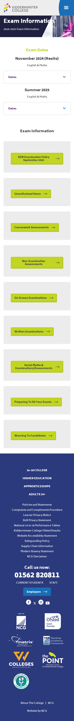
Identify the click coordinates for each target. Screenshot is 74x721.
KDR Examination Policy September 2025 (33, 158)
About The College (32, 702)
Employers (34, 591)
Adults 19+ (37, 494)
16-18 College (37, 470)
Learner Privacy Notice (37, 515)
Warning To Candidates (30, 435)
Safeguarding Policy (37, 540)
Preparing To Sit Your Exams (33, 401)
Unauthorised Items (27, 193)
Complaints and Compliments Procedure (37, 509)
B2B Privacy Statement (37, 520)
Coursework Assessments (31, 227)
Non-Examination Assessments (33, 262)
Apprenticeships (37, 486)
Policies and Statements (37, 504)
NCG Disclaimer (37, 556)
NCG (51, 702)
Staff (53, 582)
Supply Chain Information (37, 546)
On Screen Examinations (30, 297)
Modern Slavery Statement (37, 551)
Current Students (29, 582)
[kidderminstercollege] (41, 603)
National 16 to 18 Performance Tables (37, 525)
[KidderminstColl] (35, 603)
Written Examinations (28, 331)
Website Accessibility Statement (37, 535)
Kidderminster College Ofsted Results (37, 530)
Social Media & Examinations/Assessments (33, 366)
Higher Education (37, 478)
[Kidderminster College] (29, 603)
